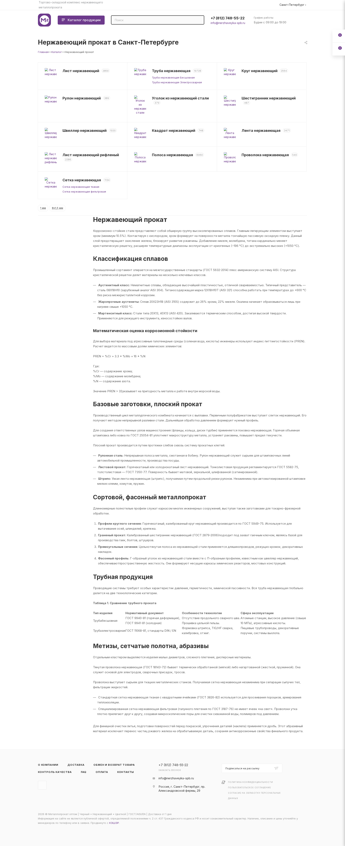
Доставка (75, 764)
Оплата (102, 772)
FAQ (83, 772)
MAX (42, 785)
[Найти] (199, 20)
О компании (48, 764)
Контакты (125, 772)
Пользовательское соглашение (249, 787)
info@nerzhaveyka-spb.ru (228, 23)
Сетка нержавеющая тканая (80, 186)
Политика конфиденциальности (250, 782)
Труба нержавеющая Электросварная (177, 82)
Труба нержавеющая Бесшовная (173, 77)
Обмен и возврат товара (114, 764)
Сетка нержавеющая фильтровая (84, 191)
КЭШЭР (114, 822)
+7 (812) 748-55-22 (228, 18)
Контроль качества (55, 772)
